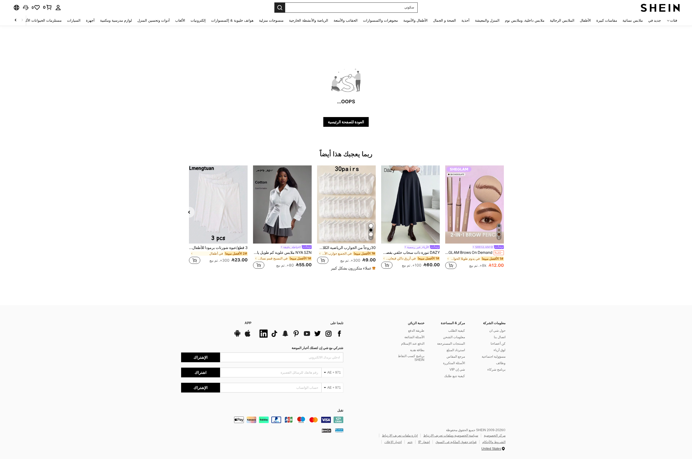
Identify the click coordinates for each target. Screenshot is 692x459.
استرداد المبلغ (456, 350)
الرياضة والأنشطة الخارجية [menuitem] (308, 20)
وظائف (500, 363)
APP (248, 323)
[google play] (237, 336)
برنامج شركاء (496, 369)
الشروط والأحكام (493, 442)
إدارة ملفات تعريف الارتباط (400, 435)
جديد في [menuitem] (654, 20)
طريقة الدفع (416, 330)
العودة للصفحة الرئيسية (346, 122)
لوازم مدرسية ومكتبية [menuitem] (116, 20)
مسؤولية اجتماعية (493, 356)
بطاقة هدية (417, 350)
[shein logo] (660, 7)
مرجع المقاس (456, 356)
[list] (300, 334)
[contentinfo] (262, 420)
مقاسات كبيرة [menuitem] (606, 20)
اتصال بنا (499, 337)
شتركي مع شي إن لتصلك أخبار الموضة (317, 348)
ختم (409, 442)
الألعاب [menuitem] (180, 20)
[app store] (247, 336)
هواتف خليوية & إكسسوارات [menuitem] (232, 20)
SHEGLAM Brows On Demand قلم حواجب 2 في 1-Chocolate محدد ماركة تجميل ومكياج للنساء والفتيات (474, 252)
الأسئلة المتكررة (454, 363)
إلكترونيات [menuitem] (198, 20)
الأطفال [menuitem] (585, 20)
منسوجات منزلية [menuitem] (271, 20)
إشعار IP (424, 442)
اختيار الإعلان (393, 442)
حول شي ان (497, 330)
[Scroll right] (16, 20)
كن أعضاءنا (498, 343)
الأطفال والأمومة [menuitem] (415, 20)
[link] (47, 7)
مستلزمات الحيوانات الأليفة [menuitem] (41, 20)
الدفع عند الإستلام (412, 343)
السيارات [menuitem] (74, 20)
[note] (352, 268)
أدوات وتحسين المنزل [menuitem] (153, 20)
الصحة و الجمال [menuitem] (444, 20)
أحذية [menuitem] (465, 20)
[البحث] (279, 7)
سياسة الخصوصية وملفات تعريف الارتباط (450, 435)
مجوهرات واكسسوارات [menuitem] (380, 20)
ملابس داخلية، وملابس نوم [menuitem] (524, 20)
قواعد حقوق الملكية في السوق (456, 442)
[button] (25, 7)
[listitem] (474, 218)
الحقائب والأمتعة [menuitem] (346, 20)
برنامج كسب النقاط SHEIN (411, 358)
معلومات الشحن (454, 337)
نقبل (340, 410)
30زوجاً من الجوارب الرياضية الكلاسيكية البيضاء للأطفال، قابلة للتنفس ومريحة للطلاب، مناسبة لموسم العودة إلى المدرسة (346, 247)
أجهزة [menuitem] (90, 20)
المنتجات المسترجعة (451, 343)
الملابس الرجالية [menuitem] (562, 20)
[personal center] (58, 7)
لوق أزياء (499, 350)
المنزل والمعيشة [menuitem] (487, 20)
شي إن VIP (457, 369)
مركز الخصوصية (494, 435)
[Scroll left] (22, 20)
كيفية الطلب (456, 330)
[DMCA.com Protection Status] (326, 430)
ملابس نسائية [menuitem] (633, 20)
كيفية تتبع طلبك (454, 376)
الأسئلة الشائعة (414, 337)
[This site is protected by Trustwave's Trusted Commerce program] (339, 430)
